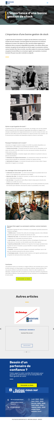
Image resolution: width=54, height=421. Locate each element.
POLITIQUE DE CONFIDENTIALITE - (20, 419)
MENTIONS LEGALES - (33, 419)
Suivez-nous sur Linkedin (25, 390)
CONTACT (40, 419)
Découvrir (26, 345)
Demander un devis (24, 279)
